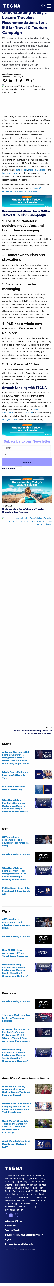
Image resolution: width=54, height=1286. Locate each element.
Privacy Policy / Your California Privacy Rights (24, 1237)
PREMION (28, 412)
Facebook (7, 1215)
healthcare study (9, 173)
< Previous (7, 506)
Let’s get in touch (9, 419)
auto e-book (21, 169)
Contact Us (10, 1225)
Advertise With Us (13, 1220)
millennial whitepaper (37, 169)
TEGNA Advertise (14, 1168)
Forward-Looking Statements (19, 1244)
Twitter (17, 1215)
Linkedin (12, 1215)
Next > (49, 727)
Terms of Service (13, 1230)
